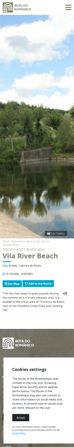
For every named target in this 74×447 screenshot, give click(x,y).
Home (6, 241)
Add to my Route (39, 283)
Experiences (18, 241)
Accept (21, 418)
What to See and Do (38, 241)
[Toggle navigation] (68, 7)
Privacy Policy (18, 433)
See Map (13, 284)
